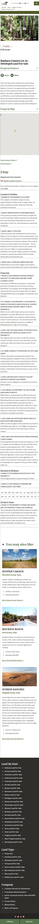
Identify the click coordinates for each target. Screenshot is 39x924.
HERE (6, 189)
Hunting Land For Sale (13, 857)
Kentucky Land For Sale (13, 791)
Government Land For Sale (15, 867)
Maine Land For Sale (12, 795)
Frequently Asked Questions (15, 892)
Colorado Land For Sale (13, 781)
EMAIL (22, 3)
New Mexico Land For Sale (15, 818)
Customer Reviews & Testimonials (17, 888)
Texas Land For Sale (12, 828)
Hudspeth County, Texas (11, 693)
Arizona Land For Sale (13, 771)
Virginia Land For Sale (13, 835)
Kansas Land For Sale (12, 788)
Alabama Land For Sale (13, 768)
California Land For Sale (13, 778)
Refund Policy (10, 905)
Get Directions (5, 163)
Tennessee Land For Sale (14, 825)
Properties (9, 853)
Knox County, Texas (9, 633)
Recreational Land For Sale (15, 870)
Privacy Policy (10, 901)
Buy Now (29, 921)
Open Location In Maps (8, 160)
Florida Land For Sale (12, 785)
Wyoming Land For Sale (13, 842)
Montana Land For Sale (13, 812)
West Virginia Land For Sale (15, 839)
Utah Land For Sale (12, 832)
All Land (4, 7)
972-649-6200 (15, 3)
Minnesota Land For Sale (14, 801)
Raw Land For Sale (11, 874)
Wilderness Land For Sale (14, 877)
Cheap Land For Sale (12, 863)
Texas (9, 7)
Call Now (10, 921)
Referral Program (11, 908)
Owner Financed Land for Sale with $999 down (20, 896)
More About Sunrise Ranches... (13, 739)
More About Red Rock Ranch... (13, 660)
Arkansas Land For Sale (13, 774)
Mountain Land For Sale (13, 860)
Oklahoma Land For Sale (14, 822)
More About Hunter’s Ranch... (13, 600)
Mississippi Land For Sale (14, 805)
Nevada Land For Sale (13, 815)
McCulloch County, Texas (11, 575)
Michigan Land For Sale (13, 798)
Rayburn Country (17, 7)
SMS (27, 3)
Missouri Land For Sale (13, 808)
